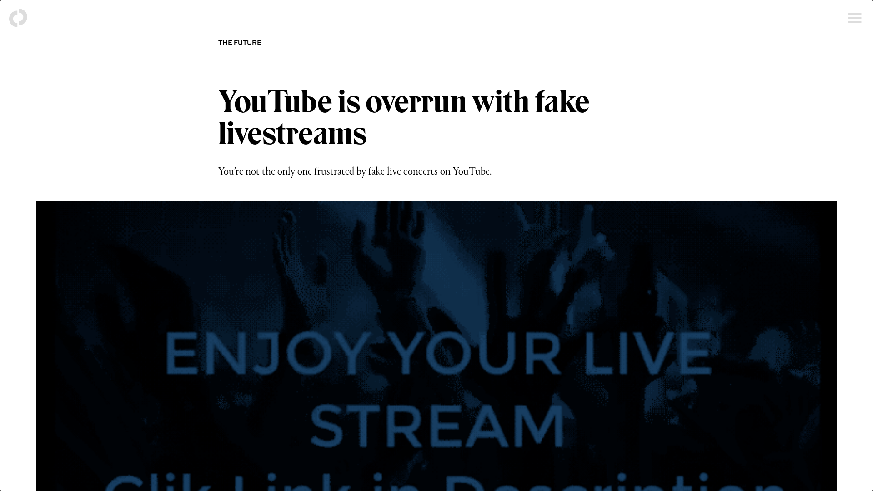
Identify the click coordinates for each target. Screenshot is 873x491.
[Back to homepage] (18, 18)
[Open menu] (855, 18)
